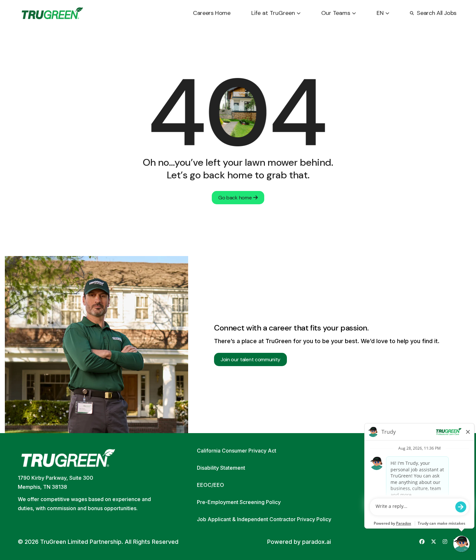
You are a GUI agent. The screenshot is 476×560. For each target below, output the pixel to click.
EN (380, 13)
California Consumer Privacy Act (236, 450)
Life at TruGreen (273, 13)
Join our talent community (250, 359)
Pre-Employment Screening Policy (239, 502)
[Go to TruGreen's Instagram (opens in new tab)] (445, 541)
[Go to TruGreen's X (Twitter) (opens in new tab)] (433, 541)
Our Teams (335, 13)
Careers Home (212, 13)
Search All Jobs (437, 13)
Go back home (235, 197)
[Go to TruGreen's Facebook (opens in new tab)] (422, 541)
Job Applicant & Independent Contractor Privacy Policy (264, 519)
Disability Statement (221, 468)
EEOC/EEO (210, 485)
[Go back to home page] (52, 13)
